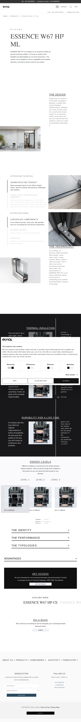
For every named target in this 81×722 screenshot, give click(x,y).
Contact (64, 6)
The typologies (24, 545)
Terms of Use (45, 707)
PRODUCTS (14, 16)
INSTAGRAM (59, 687)
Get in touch (40, 584)
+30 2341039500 (29, 1)
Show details (70, 375)
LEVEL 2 (40, 480)
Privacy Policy (55, 707)
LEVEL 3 (55, 480)
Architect (54, 660)
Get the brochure (56, 12)
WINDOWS (16, 29)
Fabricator (69, 660)
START (40, 630)
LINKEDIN (59, 685)
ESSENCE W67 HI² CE (40, 602)
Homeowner (37, 660)
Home (5, 16)
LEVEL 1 (25, 480)
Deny (15, 381)
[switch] (31, 368)
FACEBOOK (59, 682)
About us (8, 660)
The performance (25, 537)
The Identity (21, 530)
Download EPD (73, 12)
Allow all (66, 381)
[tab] (38, 519)
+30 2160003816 (54, 1)
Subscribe (21, 695)
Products (22, 660)
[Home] (6, 6)
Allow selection (41, 381)
